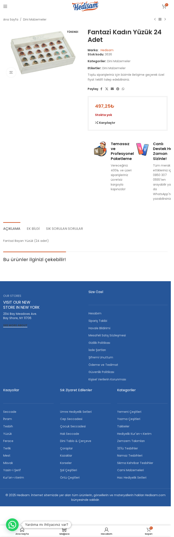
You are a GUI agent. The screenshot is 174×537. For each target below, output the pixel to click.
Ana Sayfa (10, 19)
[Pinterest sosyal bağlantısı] (118, 89)
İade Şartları (97, 350)
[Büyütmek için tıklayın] (11, 72)
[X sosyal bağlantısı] (106, 89)
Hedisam (107, 50)
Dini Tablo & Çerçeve (75, 441)
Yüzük (7, 434)
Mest (6, 455)
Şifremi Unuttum (100, 357)
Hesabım (94, 313)
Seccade (9, 412)
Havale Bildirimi (99, 328)
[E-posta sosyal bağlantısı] (112, 89)
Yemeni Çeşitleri (129, 412)
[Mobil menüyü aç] (5, 6)
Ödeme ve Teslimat (103, 365)
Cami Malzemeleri (130, 470)
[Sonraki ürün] (165, 19)
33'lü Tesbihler (127, 448)
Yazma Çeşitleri (128, 419)
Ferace (8, 441)
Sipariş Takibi (97, 321)
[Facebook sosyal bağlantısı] (101, 89)
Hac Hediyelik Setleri (131, 477)
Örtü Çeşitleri (70, 477)
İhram (7, 419)
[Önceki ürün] (154, 19)
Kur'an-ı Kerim (13, 477)
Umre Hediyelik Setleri (76, 412)
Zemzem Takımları (131, 441)
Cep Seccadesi (71, 419)
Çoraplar (66, 448)
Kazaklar (66, 455)
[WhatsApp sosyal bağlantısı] (123, 89)
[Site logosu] (85, 6)
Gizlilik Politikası (99, 343)
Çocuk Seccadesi (73, 426)
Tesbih (8, 426)
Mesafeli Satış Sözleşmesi (107, 335)
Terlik (7, 448)
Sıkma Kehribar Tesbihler (135, 463)
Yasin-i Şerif (12, 470)
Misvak (8, 463)
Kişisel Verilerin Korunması (107, 379)
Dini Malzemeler (34, 19)
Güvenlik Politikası (101, 372)
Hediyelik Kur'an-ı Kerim (134, 434)
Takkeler (123, 426)
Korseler (66, 463)
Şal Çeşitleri (68, 470)
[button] (12, 524)
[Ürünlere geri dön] (160, 19)
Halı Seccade (69, 434)
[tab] (11, 228)
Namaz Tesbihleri (129, 455)
